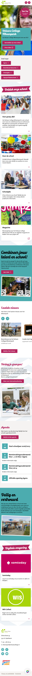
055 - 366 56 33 (6, 642)
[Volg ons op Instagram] (2, 649)
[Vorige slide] (3, 318)
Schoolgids (6, 73)
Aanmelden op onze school (13, 43)
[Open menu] (29, 2)
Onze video (8, 47)
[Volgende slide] (7, 318)
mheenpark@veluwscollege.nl (11, 645)
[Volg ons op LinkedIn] (2, 653)
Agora (5, 63)
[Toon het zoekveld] (26, 2)
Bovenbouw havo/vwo (10, 68)
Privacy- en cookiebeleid (7, 673)
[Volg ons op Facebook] (6, 649)
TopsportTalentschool (9, 77)
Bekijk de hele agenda (9, 437)
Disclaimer (18, 673)
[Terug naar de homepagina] (6, 2)
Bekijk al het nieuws (9, 351)
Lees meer (6, 272)
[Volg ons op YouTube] (6, 653)
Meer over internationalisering (12, 381)
